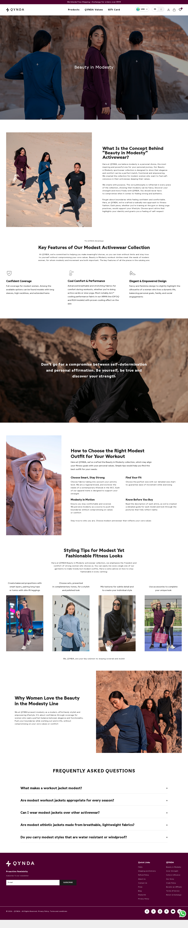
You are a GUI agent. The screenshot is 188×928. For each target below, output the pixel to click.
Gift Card (114, 10)
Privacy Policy (143, 899)
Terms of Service (173, 891)
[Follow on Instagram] (160, 911)
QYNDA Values (94, 10)
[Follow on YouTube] (173, 911)
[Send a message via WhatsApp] (183, 914)
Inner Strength (172, 871)
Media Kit (142, 895)
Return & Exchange (173, 895)
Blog (140, 891)
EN (155, 9)
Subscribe (68, 882)
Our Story (170, 879)
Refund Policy (143, 875)
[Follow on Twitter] (153, 911)
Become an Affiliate (174, 887)
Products (73, 10)
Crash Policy (171, 883)
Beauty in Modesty (173, 867)
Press (140, 887)
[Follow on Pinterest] (166, 911)
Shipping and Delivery (147, 871)
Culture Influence (173, 875)
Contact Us (142, 883)
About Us (142, 879)
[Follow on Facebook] (147, 911)
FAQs (140, 867)
